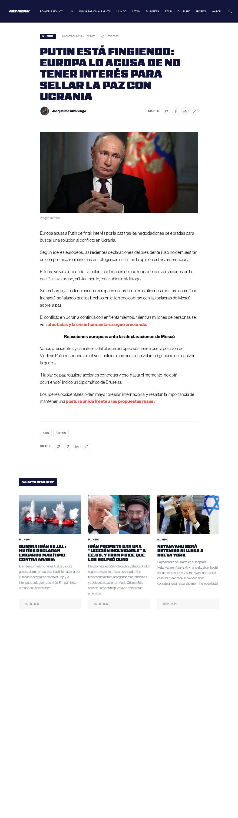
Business (152, 11)
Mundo (121, 11)
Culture (184, 11)
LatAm (136, 11)
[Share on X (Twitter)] (166, 111)
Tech (168, 11)
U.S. (71, 11)
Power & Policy (51, 11)
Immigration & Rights (95, 11)
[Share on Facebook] (175, 111)
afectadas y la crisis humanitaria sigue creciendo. (97, 324)
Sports (200, 11)
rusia (46, 432)
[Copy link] (194, 111)
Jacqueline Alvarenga (69, 111)
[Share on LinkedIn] (185, 111)
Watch (216, 11)
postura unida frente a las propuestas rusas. (110, 401)
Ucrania (61, 432)
